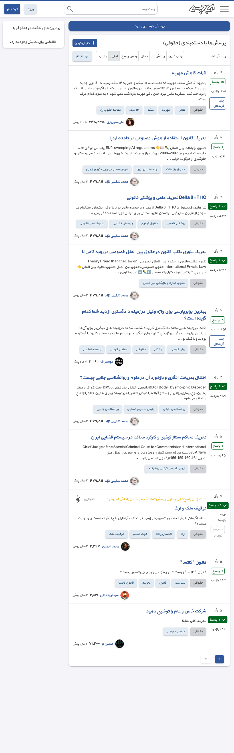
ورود (30, 9)
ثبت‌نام (12, 9)
